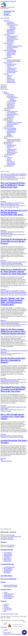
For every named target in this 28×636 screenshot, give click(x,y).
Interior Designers (11, 53)
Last (11, 461)
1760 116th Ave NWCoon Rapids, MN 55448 (11, 537)
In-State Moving (11, 23)
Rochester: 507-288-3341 (20, 174)
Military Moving (11, 32)
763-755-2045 (9, 12)
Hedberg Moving (11, 82)
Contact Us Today (13, 613)
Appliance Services (11, 64)
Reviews (9, 76)
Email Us (11, 539)
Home (5, 91)
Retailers (9, 55)
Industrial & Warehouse (12, 39)
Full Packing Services (12, 71)
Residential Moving (7, 549)
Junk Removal (10, 30)
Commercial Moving (7, 564)
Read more (3, 201)
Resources (9, 78)
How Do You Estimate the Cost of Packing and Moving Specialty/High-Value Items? (12, 203)
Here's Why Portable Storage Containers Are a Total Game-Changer (13, 416)
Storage (5, 58)
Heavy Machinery (11, 37)
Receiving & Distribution (10, 50)
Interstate (12, 26)
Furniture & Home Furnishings (14, 46)
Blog (5, 611)
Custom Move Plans (12, 68)
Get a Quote (4, 86)
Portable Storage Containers (14, 61)
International (13, 27)
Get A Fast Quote (5, 18)
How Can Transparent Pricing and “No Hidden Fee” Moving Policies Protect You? (13, 176)
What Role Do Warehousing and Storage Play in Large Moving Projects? (13, 241)
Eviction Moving (11, 29)
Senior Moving (10, 33)
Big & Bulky (10, 48)
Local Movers (10, 22)
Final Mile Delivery (8, 43)
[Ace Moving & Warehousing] (8, 1)
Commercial (7, 34)
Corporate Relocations (12, 36)
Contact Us (9, 75)
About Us (6, 74)
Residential (6, 20)
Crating (8, 67)
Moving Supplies (11, 72)
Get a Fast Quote (5, 613)
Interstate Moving (8, 555)
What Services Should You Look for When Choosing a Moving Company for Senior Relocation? (14, 262)
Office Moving (10, 40)
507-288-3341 (7, 14)
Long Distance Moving (12, 25)
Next (8, 461)
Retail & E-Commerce (12, 47)
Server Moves (10, 41)
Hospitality (9, 57)
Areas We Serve (11, 79)
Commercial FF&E (11, 51)
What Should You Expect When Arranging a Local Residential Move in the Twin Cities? (13, 380)
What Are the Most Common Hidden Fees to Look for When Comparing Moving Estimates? (14, 322)
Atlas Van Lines (11, 81)
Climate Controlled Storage (13, 60)
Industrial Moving (8, 570)
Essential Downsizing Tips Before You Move (12, 435)
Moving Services (8, 62)
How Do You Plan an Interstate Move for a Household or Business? (13, 360)
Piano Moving (10, 65)
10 (6, 461)
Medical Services (11, 54)
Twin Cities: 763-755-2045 (7, 174)
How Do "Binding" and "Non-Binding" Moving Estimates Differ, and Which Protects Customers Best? (14, 291)
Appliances (9, 44)
